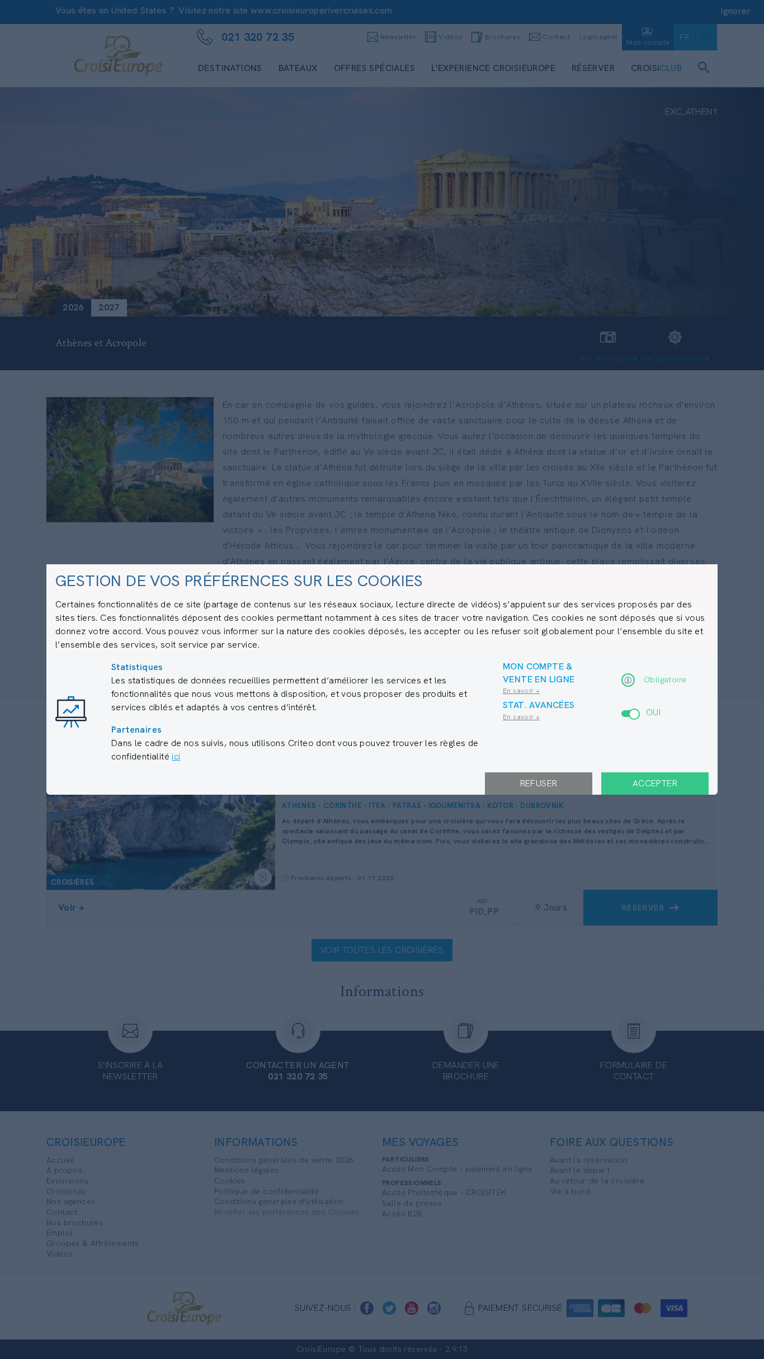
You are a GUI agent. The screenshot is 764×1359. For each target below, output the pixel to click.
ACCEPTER (655, 783)
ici (176, 756)
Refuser (539, 783)
